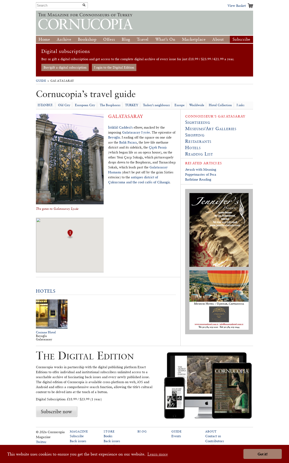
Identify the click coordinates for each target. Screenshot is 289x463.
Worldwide (196, 105)
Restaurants (198, 141)
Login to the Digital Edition (114, 67)
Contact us (213, 436)
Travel (143, 39)
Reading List (199, 154)
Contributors (214, 441)
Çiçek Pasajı (158, 147)
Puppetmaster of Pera (200, 174)
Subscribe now (56, 411)
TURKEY (131, 105)
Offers (109, 39)
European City (85, 105)
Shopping (195, 135)
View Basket (237, 5)
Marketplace (194, 39)
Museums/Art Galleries (210, 128)
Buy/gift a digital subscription (65, 67)
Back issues (78, 441)
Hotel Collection (220, 105)
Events (176, 436)
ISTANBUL (45, 105)
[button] (70, 237)
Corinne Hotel (46, 332)
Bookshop (87, 39)
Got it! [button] (263, 454)
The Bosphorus (110, 105)
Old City (64, 105)
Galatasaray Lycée (136, 132)
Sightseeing (197, 122)
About (218, 39)
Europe (179, 105)
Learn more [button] (157, 454)
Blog (126, 39)
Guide (41, 80)
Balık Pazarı (128, 142)
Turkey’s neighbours (156, 105)
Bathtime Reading (198, 179)
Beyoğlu (114, 137)
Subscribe (241, 39)
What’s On (165, 39)
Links (240, 105)
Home (44, 39)
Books (108, 436)
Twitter (41, 442)
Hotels (46, 291)
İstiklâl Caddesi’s (120, 127)
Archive (64, 39)
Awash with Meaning (200, 169)
